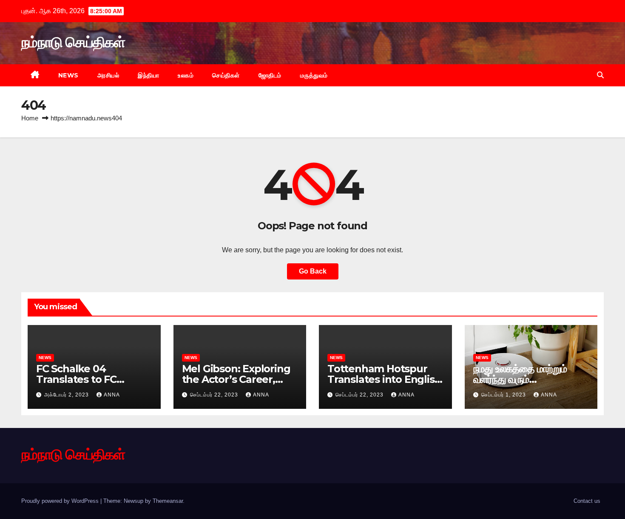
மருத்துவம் (314, 75)
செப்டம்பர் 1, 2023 (504, 395)
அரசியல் (108, 75)
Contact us (587, 501)
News (68, 75)
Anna (112, 395)
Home (29, 118)
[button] (600, 75)
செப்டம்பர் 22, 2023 (215, 395)
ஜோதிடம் (270, 75)
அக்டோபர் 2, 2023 (67, 395)
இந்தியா (148, 75)
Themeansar (168, 501)
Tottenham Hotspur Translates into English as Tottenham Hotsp (384, 379)
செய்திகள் (226, 75)
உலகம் (185, 75)
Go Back (313, 271)
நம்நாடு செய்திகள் (73, 42)
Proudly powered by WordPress (60, 501)
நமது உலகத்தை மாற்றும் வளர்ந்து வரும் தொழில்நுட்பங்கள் (520, 379)
